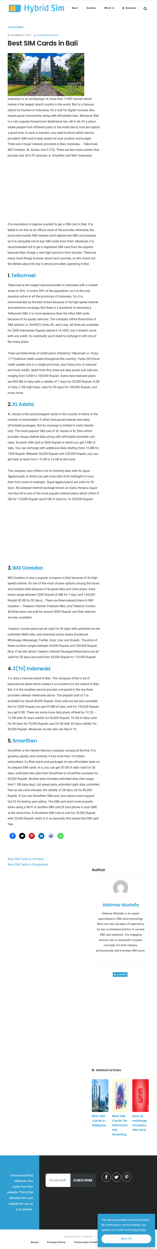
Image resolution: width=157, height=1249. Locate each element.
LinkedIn (121, 974)
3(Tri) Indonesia (31, 668)
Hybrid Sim (36, 8)
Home (12, 27)
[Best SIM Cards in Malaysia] (100, 1095)
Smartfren (24, 740)
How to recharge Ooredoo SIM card (139, 1123)
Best (20, 27)
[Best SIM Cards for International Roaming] (120, 1095)
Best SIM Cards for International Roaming (120, 1125)
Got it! (126, 1239)
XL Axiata (23, 404)
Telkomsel (23, 275)
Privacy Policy (138, 1229)
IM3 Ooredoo (27, 567)
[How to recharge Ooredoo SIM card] (140, 1095)
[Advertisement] (54, 191)
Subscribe (83, 1180)
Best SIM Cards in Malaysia (99, 1120)
